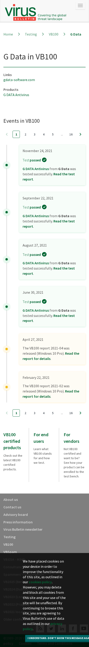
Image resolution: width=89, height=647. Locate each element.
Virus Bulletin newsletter (22, 529)
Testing (31, 34)
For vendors (71, 438)
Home (8, 34)
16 (71, 134)
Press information (18, 522)
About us (10, 499)
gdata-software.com (19, 79)
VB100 (53, 34)
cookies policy (40, 582)
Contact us (12, 507)
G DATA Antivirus (16, 94)
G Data (75, 34)
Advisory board (15, 514)
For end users (41, 438)
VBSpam (10, 552)
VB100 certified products (12, 441)
